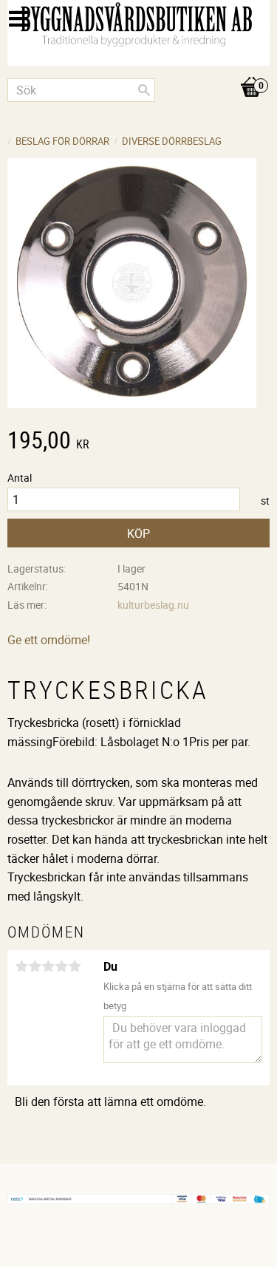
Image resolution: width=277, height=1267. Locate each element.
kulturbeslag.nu (153, 605)
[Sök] (144, 90)
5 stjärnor (74, 966)
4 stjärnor (61, 966)
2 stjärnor (34, 966)
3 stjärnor (48, 966)
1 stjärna (21, 966)
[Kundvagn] (138, 71)
